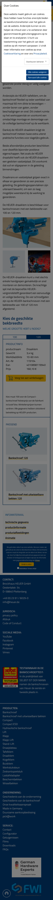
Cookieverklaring (12, 53)
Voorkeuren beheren (35, 61)
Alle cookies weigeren (37, 72)
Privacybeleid (40, 53)
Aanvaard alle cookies (37, 77)
